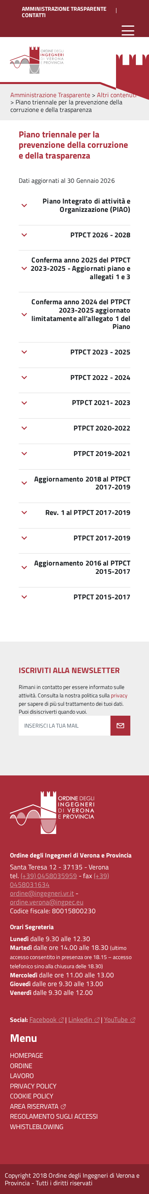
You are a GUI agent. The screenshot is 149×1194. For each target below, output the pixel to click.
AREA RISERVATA (34, 1106)
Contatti (34, 15)
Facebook (42, 1019)
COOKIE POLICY (31, 1096)
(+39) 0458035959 (49, 876)
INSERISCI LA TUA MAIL (51, 725)
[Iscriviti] (120, 726)
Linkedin (80, 1019)
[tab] (75, 205)
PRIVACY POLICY (33, 1086)
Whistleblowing (36, 1127)
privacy (119, 695)
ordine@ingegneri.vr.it (42, 893)
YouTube (116, 1019)
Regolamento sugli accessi (54, 1116)
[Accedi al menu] (128, 31)
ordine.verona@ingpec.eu (46, 902)
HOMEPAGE (26, 1055)
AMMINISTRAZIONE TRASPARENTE (64, 9)
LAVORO (22, 1076)
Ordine (21, 1066)
